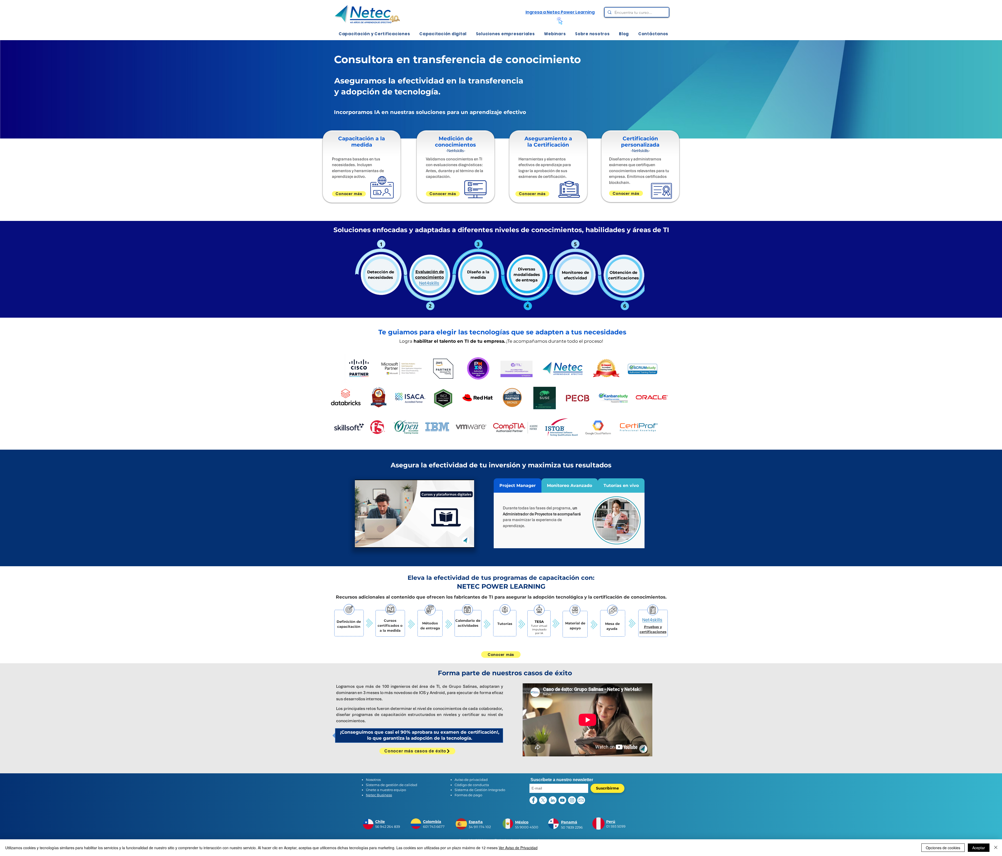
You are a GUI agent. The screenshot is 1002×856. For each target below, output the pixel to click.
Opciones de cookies (943, 847)
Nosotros (373, 779)
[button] (374, 34)
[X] (543, 800)
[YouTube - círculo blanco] (562, 800)
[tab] (517, 485)
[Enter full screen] (467, 540)
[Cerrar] (996, 847)
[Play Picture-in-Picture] (458, 540)
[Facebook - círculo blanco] (533, 800)
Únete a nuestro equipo (386, 790)
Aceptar (978, 847)
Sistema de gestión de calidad (391, 785)
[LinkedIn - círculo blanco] (553, 800)
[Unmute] (370, 540)
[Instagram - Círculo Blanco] (572, 800)
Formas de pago (468, 795)
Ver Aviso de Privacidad (518, 847)
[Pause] (361, 540)
